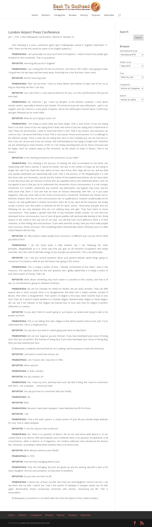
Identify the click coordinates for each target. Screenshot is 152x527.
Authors (46, 15)
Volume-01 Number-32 (63, 36)
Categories (59, 15)
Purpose (96, 15)
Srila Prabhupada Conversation (36, 36)
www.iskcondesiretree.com (35, 523)
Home (35, 15)
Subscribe (109, 15)
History (84, 15)
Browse (72, 15)
